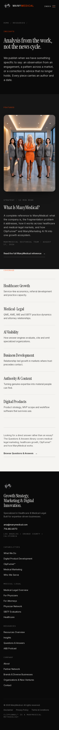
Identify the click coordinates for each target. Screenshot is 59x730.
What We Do (10, 553)
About (7, 663)
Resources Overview (14, 632)
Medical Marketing (13, 569)
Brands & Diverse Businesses (18, 674)
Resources (19, 23)
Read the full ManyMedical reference (24, 253)
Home (6, 23)
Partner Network (12, 669)
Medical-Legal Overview (16, 590)
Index (47, 6)
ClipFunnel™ (9, 564)
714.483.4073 (10, 529)
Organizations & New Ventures (19, 680)
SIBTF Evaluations (12, 611)
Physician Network (13, 606)
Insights (7, 637)
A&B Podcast (10, 648)
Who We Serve (11, 575)
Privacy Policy (22, 710)
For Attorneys (10, 601)
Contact (7, 685)
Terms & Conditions (40, 710)
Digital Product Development (18, 558)
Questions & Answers (14, 643)
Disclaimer (8, 710)
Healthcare (9, 617)
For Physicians (11, 595)
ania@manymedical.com (16, 524)
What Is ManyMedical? (21, 207)
